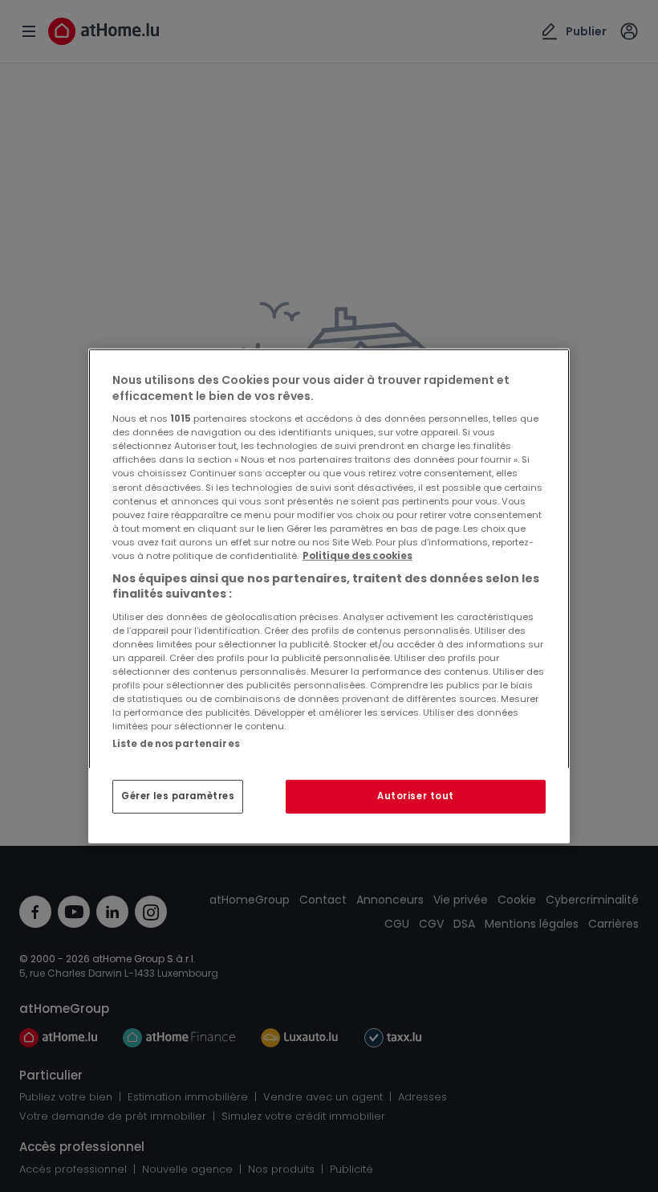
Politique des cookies (357, 555)
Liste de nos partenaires (176, 743)
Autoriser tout (415, 796)
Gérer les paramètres (177, 796)
